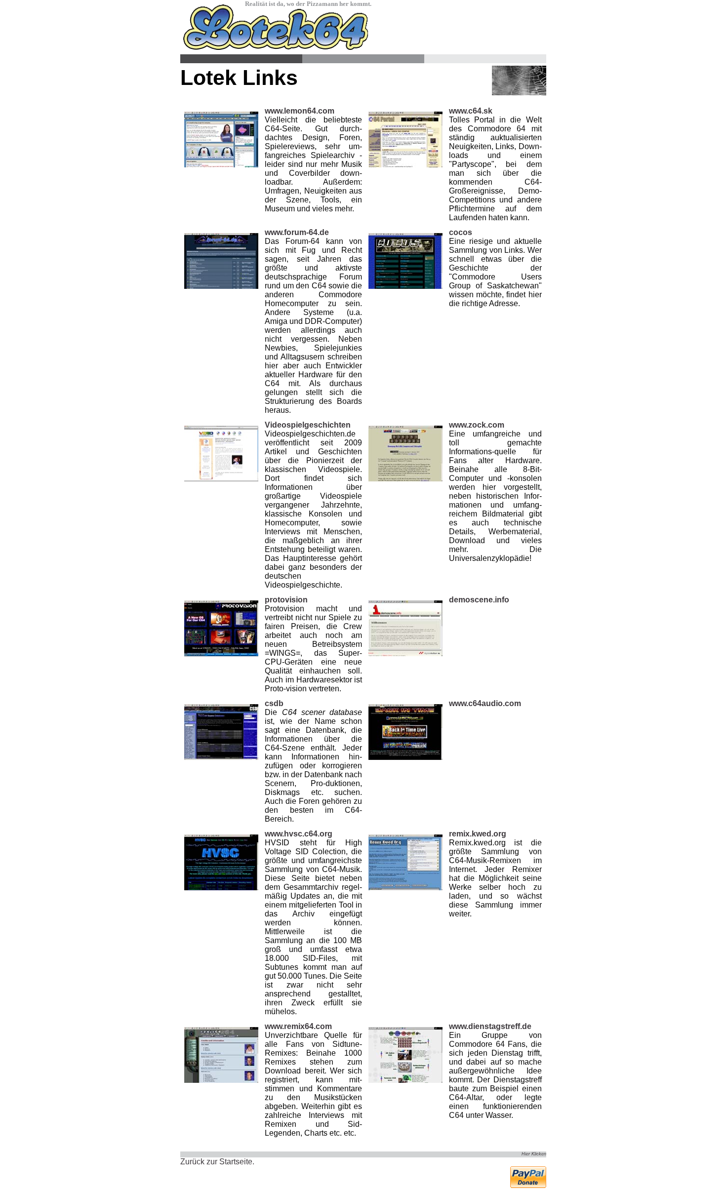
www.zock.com (476, 425)
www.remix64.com (298, 1026)
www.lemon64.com (299, 111)
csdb (274, 703)
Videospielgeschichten (308, 425)
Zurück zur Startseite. (217, 1161)
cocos (460, 232)
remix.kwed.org (477, 834)
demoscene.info (479, 599)
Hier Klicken (534, 1153)
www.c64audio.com (485, 703)
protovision (286, 599)
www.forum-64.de (297, 232)
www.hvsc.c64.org (298, 834)
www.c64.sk (470, 111)
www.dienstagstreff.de (490, 1026)
